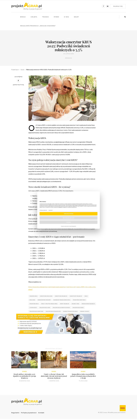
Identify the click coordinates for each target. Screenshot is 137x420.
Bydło (23, 17)
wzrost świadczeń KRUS (70, 311)
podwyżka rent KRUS (79, 300)
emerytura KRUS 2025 (46, 296)
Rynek (56, 17)
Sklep (76, 17)
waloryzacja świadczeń (53, 311)
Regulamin (15, 412)
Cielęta (34, 17)
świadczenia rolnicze (88, 303)
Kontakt (41, 412)
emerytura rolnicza (61, 296)
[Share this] (18, 80)
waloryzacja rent (78, 307)
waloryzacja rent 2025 (36, 311)
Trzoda (45, 17)
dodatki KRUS (33, 296)
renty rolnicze (64, 303)
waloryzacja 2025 (45, 307)
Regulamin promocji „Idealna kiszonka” (38, 26)
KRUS (86, 296)
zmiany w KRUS (84, 311)
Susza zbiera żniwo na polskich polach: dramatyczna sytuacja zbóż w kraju (83, 376)
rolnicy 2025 (75, 303)
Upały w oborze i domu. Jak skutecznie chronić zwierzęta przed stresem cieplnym (54, 376)
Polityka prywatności (29, 412)
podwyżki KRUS (34, 303)
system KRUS (33, 307)
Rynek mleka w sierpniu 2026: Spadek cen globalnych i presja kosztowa (24, 376)
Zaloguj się (118, 6)
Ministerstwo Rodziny (44, 300)
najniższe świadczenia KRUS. (61, 300)
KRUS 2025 (32, 300)
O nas (66, 17)
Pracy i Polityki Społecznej (49, 303)
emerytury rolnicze (76, 296)
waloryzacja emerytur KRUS (61, 307)
